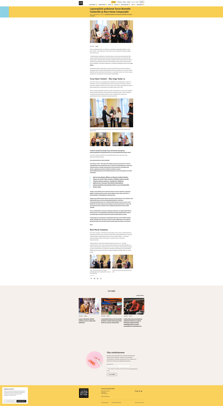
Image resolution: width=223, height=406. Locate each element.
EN (132, 2)
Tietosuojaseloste (105, 402)
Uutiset (102, 14)
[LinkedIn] (141, 391)
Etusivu (91, 14)
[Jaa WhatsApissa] (101, 278)
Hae (136, 2)
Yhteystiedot (119, 2)
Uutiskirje (128, 2)
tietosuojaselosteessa (133, 368)
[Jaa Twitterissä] (94, 278)
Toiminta (116, 4)
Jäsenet (109, 4)
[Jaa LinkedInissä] (97, 278)
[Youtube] (137, 391)
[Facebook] (135, 391)
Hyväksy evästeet (21, 401)
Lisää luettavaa (139, 295)
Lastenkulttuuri (92, 4)
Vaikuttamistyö (102, 4)
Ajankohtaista (140, 4)
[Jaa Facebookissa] (91, 278)
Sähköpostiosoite (110, 364)
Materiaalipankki (124, 4)
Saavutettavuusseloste (116, 402)
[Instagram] (139, 391)
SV (134, 2)
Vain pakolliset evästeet (10, 401)
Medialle (124, 2)
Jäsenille (113, 2)
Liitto (132, 4)
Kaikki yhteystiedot (105, 396)
